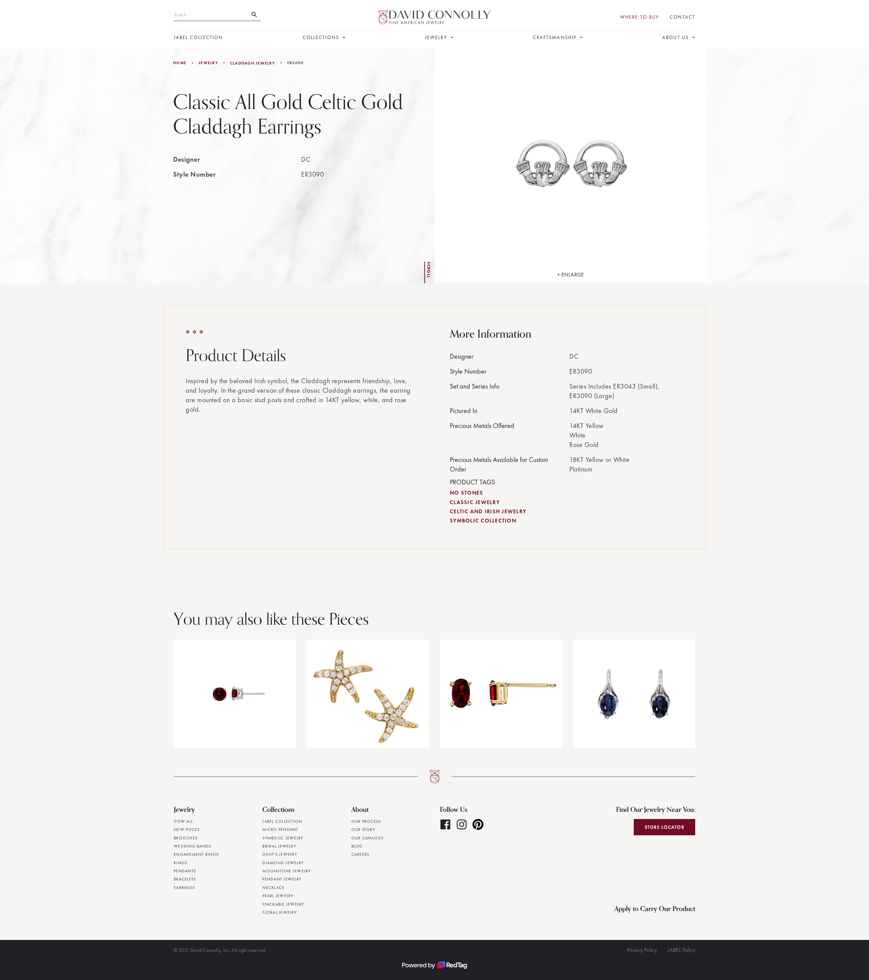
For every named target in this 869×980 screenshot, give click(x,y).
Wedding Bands (192, 846)
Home (179, 62)
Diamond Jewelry (282, 862)
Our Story (363, 829)
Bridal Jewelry (279, 846)
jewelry (208, 62)
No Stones (466, 492)
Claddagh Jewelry (252, 63)
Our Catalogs (367, 838)
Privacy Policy (642, 950)
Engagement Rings (196, 854)
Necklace (273, 887)
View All (183, 821)
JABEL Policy (681, 950)
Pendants (185, 871)
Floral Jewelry (279, 912)
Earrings (184, 887)
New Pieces (187, 829)
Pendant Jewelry (281, 879)
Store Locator (664, 827)
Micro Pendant (280, 829)
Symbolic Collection (483, 520)
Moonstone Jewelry (286, 871)
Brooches (186, 838)
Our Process (366, 821)
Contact (682, 17)
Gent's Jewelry (279, 854)
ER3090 (295, 62)
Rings (180, 862)
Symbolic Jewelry (282, 838)
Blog (357, 846)
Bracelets (185, 879)
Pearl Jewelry (277, 895)
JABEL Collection (198, 37)
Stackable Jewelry (283, 904)
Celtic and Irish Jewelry (488, 511)
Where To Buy (639, 17)
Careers (360, 854)
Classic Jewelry (475, 502)
